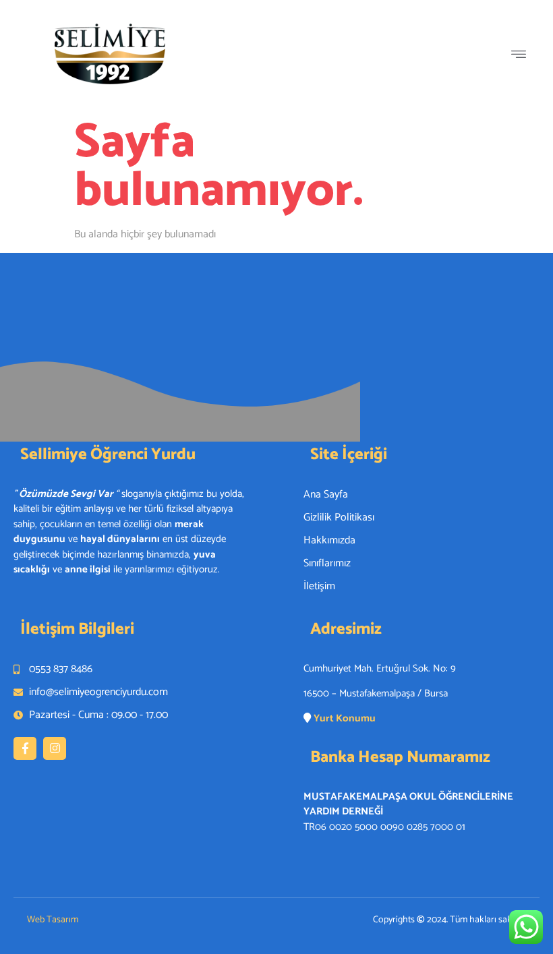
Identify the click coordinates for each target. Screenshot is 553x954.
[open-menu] (522, 56)
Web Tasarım (52, 920)
